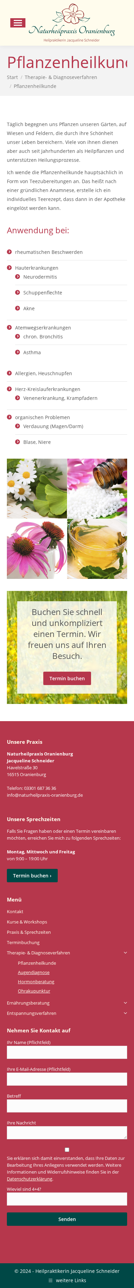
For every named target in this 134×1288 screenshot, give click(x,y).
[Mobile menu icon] (17, 22)
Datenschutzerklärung (29, 1179)
